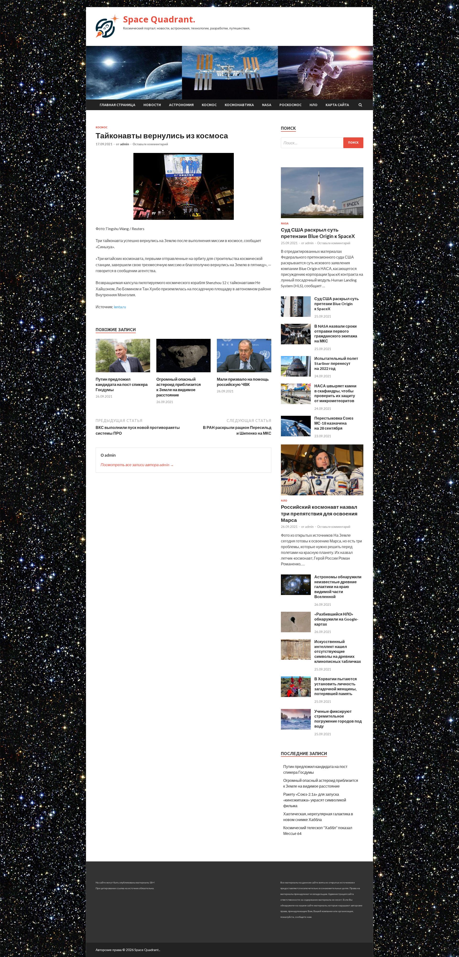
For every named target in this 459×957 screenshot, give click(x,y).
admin (124, 144)
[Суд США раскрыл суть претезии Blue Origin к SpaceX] (296, 315)
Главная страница (117, 105)
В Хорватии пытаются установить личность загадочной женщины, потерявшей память (335, 686)
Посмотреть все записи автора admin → (137, 464)
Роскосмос (290, 105)
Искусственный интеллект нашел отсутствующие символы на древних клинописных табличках (337, 651)
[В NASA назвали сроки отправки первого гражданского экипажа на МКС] (296, 343)
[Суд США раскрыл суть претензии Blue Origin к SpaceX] (322, 219)
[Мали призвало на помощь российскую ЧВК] (244, 373)
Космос (209, 105)
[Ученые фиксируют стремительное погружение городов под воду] (296, 728)
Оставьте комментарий (150, 144)
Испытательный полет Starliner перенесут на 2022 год (336, 363)
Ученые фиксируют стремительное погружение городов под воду (338, 718)
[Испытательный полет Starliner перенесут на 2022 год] (296, 375)
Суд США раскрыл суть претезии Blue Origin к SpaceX (336, 303)
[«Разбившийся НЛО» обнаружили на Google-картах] (296, 630)
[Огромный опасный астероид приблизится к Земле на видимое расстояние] (183, 373)
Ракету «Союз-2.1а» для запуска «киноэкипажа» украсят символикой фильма (314, 800)
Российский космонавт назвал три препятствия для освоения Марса (319, 513)
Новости (152, 105)
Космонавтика (239, 105)
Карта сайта (337, 105)
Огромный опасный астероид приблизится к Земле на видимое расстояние (178, 387)
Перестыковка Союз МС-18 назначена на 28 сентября (333, 423)
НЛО (313, 105)
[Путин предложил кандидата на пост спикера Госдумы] (123, 373)
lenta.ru (120, 306)
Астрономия (181, 105)
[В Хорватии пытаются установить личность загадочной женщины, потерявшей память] (296, 695)
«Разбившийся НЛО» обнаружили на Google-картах (336, 619)
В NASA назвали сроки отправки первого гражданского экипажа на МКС (335, 333)
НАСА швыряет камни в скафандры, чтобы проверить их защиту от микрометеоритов (335, 393)
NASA (266, 105)
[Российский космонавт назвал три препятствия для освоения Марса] (322, 496)
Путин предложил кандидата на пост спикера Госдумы (122, 384)
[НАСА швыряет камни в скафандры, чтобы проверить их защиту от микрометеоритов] (296, 402)
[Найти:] (322, 142)
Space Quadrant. (159, 19)
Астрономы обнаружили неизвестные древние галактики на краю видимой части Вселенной (337, 586)
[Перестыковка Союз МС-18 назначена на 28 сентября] (296, 435)
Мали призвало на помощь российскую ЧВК (243, 382)
